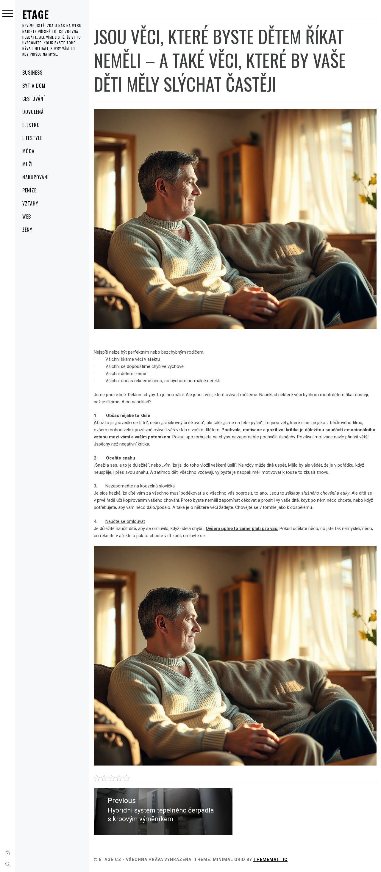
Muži (27, 164)
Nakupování (35, 177)
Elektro (31, 124)
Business (32, 72)
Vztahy (30, 203)
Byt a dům (34, 85)
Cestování (33, 98)
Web (26, 216)
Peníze (29, 190)
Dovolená (33, 111)
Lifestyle (32, 138)
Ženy (27, 229)
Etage (35, 14)
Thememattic (270, 859)
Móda (28, 151)
